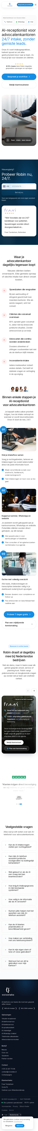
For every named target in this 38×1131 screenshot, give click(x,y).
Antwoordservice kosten (10, 1052)
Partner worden (7, 1071)
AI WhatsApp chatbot (9, 1046)
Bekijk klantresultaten (19, 85)
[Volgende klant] (34, 690)
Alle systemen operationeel (12, 1115)
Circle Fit (5, 1100)
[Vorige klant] (28, 690)
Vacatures (5, 1068)
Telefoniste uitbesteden (10, 1049)
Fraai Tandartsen (7, 1097)
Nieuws (4, 1062)
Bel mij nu (19, 192)
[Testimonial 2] (19, 816)
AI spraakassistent (8, 1040)
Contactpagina (7, 1087)
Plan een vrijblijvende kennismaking (14, 624)
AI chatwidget (6, 1043)
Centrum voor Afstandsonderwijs (13, 1103)
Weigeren (8, 1126)
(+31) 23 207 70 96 (8, 1081)
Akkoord (20, 1126)
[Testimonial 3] (21, 816)
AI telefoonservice (8, 1034)
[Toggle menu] (35, 4)
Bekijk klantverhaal (14, 742)
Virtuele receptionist (9, 1031)
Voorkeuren (18, 1121)
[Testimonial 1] (17, 816)
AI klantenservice (8, 1037)
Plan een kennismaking (18, 748)
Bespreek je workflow (25, 4)
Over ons (5, 1065)
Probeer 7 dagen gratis (17, 614)
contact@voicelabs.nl (9, 1084)
